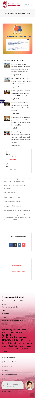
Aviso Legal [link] (7, 391)
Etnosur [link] (28, 340)
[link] (32, 4)
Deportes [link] (7, 340)
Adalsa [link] (6, 370)
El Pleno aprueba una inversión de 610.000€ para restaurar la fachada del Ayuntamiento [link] (20, 93)
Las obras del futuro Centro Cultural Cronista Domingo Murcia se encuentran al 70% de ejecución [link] (21, 106)
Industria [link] (4, 346)
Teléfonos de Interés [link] (10, 357)
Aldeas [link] (5, 332)
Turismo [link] (24, 349)
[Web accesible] (2, 101)
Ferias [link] (4, 343)
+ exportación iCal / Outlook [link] (18, 271)
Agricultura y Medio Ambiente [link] (14, 330)
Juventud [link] (13, 346)
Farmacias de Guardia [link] (10, 362)
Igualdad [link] (29, 343)
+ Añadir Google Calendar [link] (18, 265)
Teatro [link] (16, 349)
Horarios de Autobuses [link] (10, 374)
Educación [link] (19, 340)
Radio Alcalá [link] (7, 379)
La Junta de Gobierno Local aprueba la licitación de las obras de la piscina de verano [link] (21, 81)
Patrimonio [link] (22, 346)
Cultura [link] (6, 335)
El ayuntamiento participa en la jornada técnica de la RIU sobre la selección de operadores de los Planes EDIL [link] (21, 121)
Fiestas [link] (12, 343)
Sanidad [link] (29, 346)
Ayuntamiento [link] (17, 332)
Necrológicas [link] (8, 366)
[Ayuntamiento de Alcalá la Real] (12, 5)
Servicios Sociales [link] (7, 349)
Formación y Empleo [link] (21, 343)
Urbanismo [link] (4, 351)
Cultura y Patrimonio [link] (14, 337)
